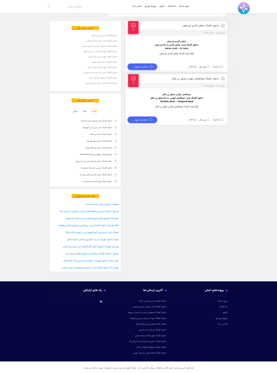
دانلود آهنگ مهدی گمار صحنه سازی (102, 67)
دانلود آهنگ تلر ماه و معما (99, 134)
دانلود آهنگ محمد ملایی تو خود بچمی (101, 83)
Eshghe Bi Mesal (185, 101)
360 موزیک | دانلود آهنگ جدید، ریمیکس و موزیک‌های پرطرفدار (88, 225)
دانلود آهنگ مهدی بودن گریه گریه (102, 56)
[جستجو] (50, 6)
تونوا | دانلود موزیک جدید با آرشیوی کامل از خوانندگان (93, 239)
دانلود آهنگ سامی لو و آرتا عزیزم (97, 147)
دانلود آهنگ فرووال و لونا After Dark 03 (94, 154)
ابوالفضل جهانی (177, 98)
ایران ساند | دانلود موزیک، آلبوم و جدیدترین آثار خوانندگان (91, 261)
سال (75, 111)
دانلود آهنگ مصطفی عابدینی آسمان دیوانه (99, 46)
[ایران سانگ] (244, 10)
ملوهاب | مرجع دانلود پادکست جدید (102, 204)
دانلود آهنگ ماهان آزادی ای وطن (201, 26)
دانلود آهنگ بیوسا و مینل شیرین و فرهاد (100, 51)
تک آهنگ (172, 6)
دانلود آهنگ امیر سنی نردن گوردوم (96, 127)
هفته (94, 111)
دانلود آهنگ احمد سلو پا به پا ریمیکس (101, 40)
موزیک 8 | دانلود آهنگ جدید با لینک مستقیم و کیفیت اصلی (90, 268)
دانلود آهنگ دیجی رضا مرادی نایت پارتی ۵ (100, 72)
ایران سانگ (184, 6)
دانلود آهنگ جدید (189, 45)
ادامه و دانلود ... (140, 67)
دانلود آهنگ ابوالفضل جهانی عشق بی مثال (195, 79)
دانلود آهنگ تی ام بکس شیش (104, 62)
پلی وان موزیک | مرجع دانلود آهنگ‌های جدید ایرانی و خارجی (91, 246)
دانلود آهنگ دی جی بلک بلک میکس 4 (95, 168)
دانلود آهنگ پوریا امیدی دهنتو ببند (96, 181)
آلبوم (161, 6)
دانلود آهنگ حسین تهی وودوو (98, 141)
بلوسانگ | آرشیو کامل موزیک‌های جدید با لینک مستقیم (92, 218)
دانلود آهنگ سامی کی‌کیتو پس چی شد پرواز (92, 161)
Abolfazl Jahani (167, 101)
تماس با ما (137, 6)
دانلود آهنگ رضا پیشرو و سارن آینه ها (95, 120)
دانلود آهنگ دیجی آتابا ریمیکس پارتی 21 (94, 174)
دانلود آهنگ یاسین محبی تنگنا (104, 35)
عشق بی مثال (156, 98)
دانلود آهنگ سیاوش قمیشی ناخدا (103, 78)
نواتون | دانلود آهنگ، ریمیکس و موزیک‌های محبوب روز (92, 254)
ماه (84, 111)
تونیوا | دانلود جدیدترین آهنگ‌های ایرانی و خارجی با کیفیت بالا (89, 211)
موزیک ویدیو (150, 6)
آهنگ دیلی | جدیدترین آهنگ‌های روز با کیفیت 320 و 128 (92, 232)
